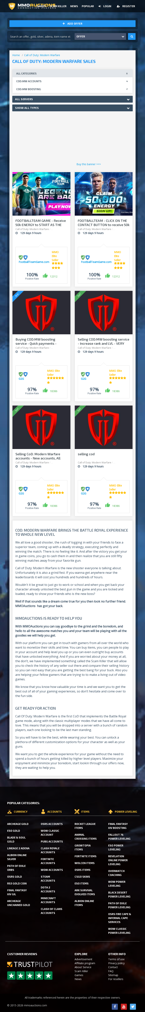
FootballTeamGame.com (34, 262)
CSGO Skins (82, 876)
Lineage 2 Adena (18, 848)
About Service (83, 967)
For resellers (115, 979)
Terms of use (116, 959)
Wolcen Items (85, 863)
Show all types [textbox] (27, 107)
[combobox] (72, 99)
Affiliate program (85, 963)
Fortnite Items (85, 856)
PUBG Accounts (52, 841)
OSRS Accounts (52, 823)
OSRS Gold (14, 876)
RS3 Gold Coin (17, 883)
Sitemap (113, 975)
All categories (71, 73)
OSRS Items (82, 869)
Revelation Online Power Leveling (118, 860)
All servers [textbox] (24, 99)
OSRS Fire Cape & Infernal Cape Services (119, 918)
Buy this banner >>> (88, 164)
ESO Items (82, 883)
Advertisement (83, 959)
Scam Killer (81, 971)
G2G (21, 378)
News (78, 979)
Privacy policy (116, 963)
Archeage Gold (18, 823)
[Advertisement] (72, 137)
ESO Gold (13, 830)
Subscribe (102, 20)
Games (79, 975)
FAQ (110, 971)
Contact (113, 967)
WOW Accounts (52, 869)
